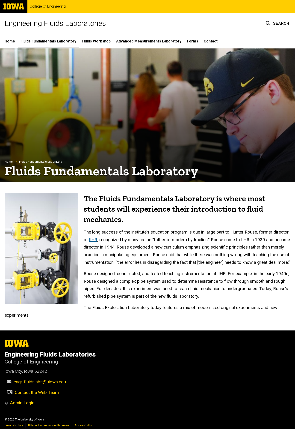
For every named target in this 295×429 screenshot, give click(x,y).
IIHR (93, 239)
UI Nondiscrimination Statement (49, 425)
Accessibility (83, 425)
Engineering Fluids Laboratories (55, 23)
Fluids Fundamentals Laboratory (48, 41)
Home (10, 41)
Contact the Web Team (37, 392)
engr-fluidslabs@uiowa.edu (40, 381)
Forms (192, 41)
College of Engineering (48, 6)
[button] (277, 23)
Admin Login (22, 402)
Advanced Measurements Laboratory (148, 41)
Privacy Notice (14, 425)
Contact (211, 41)
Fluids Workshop (96, 41)
